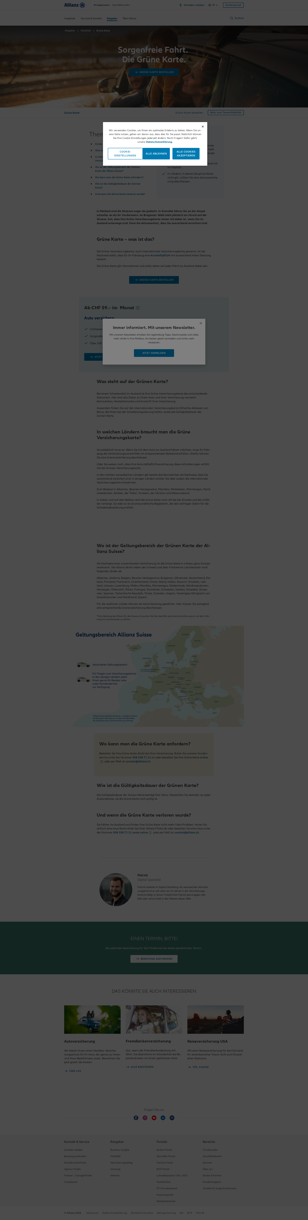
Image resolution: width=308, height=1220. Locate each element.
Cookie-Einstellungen (125, 153)
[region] (155, 144)
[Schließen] (202, 126)
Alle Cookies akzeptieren (186, 153)
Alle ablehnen (156, 153)
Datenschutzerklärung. (159, 142)
